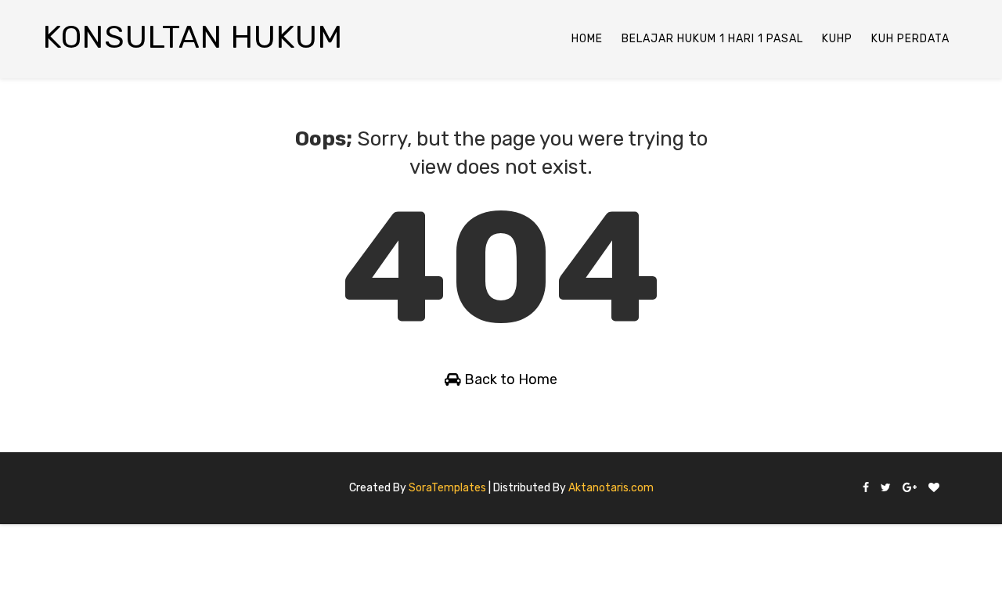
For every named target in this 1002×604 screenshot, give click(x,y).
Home (587, 38)
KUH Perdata (910, 38)
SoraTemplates (447, 487)
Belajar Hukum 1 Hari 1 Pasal (712, 38)
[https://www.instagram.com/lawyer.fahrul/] (951, 482)
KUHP (837, 38)
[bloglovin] (934, 488)
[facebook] (866, 488)
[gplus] (910, 488)
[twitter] (886, 488)
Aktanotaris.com (611, 487)
